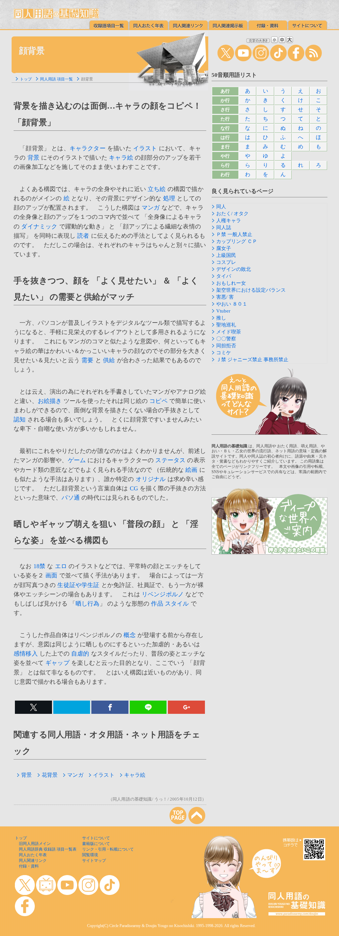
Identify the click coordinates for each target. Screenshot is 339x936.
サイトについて (96, 838)
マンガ (151, 207)
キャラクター (88, 148)
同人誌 (223, 227)
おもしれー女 (231, 283)
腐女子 (223, 248)
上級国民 (226, 255)
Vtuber (223, 311)
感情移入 (26, 653)
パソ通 (71, 497)
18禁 (39, 566)
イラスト (145, 148)
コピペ (158, 401)
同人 (221, 206)
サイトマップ (94, 860)
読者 (83, 235)
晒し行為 (87, 603)
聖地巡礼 (226, 324)
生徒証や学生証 (78, 585)
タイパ (223, 276)
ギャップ (57, 663)
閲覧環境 (90, 855)
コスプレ (226, 262)
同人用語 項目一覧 (56, 79)
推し (221, 317)
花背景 (50, 775)
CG (134, 488)
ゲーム (77, 460)
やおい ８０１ (231, 304)
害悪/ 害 (225, 297)
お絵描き (50, 401)
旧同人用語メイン (35, 843)
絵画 (191, 470)
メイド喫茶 (228, 331)
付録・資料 (29, 866)
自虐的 (80, 653)
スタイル (177, 603)
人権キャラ (228, 220)
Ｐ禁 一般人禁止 (234, 234)
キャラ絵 (121, 157)
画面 (51, 575)
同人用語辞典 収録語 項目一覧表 (47, 849)
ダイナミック (39, 226)
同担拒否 (226, 345)
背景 (33, 157)
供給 (109, 360)
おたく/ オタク (232, 213)
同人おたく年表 (33, 855)
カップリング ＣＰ (236, 241)
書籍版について (96, 843)
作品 (157, 603)
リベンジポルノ (163, 594)
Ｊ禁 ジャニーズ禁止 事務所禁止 (252, 359)
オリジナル (151, 479)
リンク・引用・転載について (108, 849)
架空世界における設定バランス (251, 290)
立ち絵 (157, 189)
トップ (26, 79)
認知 (19, 419)
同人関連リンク (33, 860)
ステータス (170, 460)
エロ (61, 566)
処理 (169, 198)
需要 (87, 360)
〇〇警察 (226, 338)
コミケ (223, 352)
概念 (129, 635)
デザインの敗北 (233, 269)
